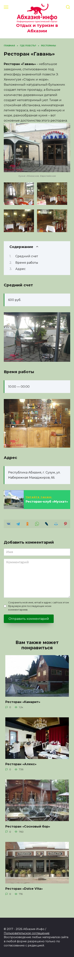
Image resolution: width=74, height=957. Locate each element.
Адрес (20, 269)
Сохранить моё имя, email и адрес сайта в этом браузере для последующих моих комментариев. (38, 606)
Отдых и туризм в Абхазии (37, 28)
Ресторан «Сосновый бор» (27, 826)
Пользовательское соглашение (27, 933)
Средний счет (26, 256)
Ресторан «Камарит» (22, 702)
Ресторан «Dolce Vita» (24, 888)
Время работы (26, 262)
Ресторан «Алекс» (20, 764)
